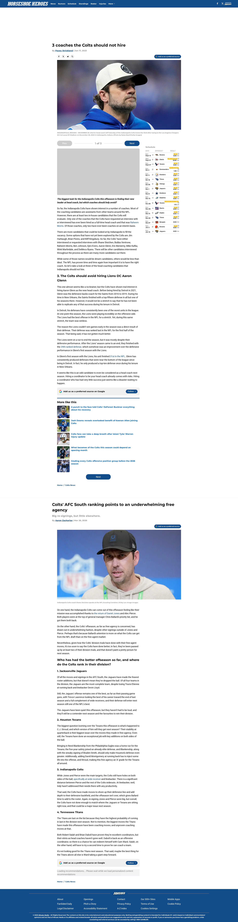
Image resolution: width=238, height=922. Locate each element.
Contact (121, 899)
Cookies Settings (149, 908)
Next (132, 143)
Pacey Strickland (64, 50)
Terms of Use (147, 904)
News (53, 4)
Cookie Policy (174, 904)
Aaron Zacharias (63, 520)
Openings (88, 899)
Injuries (102, 4)
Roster (94, 4)
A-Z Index (122, 908)
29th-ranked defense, (71, 347)
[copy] (72, 56)
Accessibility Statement (95, 908)
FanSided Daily (64, 904)
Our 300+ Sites (148, 899)
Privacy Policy (124, 904)
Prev (64, 143)
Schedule (72, 4)
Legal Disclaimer (65, 908)
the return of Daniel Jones (107, 613)
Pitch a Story (90, 904)
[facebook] (217, 3)
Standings (83, 4)
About (60, 899)
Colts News (70, 485)
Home (60, 485)
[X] (223, 3)
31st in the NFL (117, 356)
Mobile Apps (174, 899)
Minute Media (43, 915)
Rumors (61, 4)
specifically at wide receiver (87, 779)
